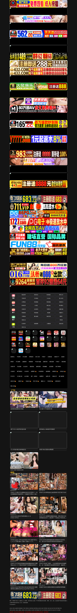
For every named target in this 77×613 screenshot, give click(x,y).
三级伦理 (24, 298)
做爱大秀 (48, 376)
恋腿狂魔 (61, 309)
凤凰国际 (31, 361)
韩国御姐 (36, 302)
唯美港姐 (49, 302)
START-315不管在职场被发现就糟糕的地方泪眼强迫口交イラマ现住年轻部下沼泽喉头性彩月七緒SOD (24, 565)
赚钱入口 (43, 381)
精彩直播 (51, 361)
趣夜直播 (38, 366)
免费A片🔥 (20, 381)
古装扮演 (24, 309)
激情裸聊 (48, 371)
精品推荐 (24, 294)
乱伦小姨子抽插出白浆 (17, 470)
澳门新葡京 (58, 366)
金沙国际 (26, 376)
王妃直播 (19, 366)
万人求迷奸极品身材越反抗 (18, 449)
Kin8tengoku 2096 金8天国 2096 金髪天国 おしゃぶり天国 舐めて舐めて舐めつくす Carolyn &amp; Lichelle (24, 541)
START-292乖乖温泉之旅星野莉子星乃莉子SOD (52, 492)
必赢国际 (24, 361)
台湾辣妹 (24, 302)
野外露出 (61, 305)
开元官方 (13, 376)
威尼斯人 (13, 356)
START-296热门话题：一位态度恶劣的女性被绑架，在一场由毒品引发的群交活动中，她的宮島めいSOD (52, 565)
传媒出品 (24, 320)
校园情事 (36, 323)
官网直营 (31, 356)
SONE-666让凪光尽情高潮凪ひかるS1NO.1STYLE (21, 517)
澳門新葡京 (19, 371)
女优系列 (36, 309)
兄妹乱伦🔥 (28, 381)
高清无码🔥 (50, 381)
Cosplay (48, 298)
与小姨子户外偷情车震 (45, 409)
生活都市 (24, 323)
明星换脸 (36, 312)
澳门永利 (37, 356)
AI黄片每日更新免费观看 (46, 449)
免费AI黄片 (58, 381)
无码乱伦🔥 (63, 371)
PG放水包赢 (38, 361)
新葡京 (12, 361)
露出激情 (36, 316)
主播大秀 (13, 366)
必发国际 (51, 366)
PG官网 (19, 356)
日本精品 (36, 298)
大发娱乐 (13, 371)
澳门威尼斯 (61, 376)
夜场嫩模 (45, 366)
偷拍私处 (32, 366)
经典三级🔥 (13, 381)
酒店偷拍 (64, 361)
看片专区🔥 (36, 381)
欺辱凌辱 (24, 305)
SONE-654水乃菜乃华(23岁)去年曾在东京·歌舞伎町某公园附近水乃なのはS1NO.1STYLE (24, 588)
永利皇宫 (26, 371)
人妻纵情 (49, 323)
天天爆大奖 (19, 376)
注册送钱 (50, 356)
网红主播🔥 (13, 386)
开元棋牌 (25, 356)
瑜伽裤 (48, 312)
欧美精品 (49, 294)
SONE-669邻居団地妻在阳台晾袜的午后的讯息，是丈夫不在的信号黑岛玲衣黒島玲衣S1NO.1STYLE (52, 541)
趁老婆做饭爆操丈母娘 (17, 409)
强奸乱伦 (36, 294)
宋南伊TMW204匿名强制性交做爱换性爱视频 (52, 587)
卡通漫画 (24, 316)
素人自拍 (61, 298)
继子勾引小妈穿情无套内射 (18, 429)
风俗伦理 (61, 323)
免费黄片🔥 (55, 371)
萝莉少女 (61, 294)
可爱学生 (49, 309)
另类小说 (24, 327)
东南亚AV (61, 302)
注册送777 (56, 356)
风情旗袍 (24, 312)
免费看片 (41, 376)
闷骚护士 (61, 312)
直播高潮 (45, 361)
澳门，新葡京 (34, 376)
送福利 (62, 356)
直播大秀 (54, 376)
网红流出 (49, 305)
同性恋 (61, 320)
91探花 (36, 305)
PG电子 (43, 356)
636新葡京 (41, 371)
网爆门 (61, 316)
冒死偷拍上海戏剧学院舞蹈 (47, 429)
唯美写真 (49, 316)
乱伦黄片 (25, 366)
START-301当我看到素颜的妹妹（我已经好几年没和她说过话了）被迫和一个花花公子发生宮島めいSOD (52, 517)
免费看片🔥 (33, 371)
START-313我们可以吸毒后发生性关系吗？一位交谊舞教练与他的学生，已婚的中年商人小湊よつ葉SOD (24, 494)
